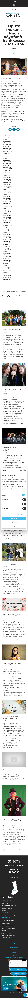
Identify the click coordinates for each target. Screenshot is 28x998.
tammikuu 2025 (7, 167)
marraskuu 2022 (7, 207)
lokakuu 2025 (6, 153)
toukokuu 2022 (7, 215)
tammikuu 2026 (7, 148)
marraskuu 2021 (7, 225)
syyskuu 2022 (6, 208)
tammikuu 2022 (7, 222)
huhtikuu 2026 (7, 143)
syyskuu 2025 (6, 155)
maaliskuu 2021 (7, 238)
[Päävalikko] (14, 21)
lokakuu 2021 (6, 227)
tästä (23, 121)
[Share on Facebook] (10, 129)
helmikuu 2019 (7, 277)
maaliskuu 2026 (7, 144)
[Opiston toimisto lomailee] (14, 766)
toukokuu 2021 (7, 234)
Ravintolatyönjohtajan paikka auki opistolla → (14, 296)
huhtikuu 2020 (7, 255)
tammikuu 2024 (7, 182)
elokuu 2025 (6, 157)
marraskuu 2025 (7, 151)
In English (14, 9)
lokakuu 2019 (6, 265)
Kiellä (14, 526)
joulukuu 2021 (6, 224)
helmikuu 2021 (7, 239)
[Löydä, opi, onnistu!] (14, 569)
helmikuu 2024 (7, 181)
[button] (10, 872)
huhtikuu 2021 (7, 236)
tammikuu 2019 (7, 279)
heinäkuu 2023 (7, 193)
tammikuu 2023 (7, 203)
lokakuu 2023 (6, 188)
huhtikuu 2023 (7, 198)
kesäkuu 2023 (6, 194)
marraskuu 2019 (7, 263)
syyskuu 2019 (6, 267)
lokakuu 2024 (6, 170)
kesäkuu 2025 (6, 158)
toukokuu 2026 (7, 141)
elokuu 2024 (6, 174)
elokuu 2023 (6, 191)
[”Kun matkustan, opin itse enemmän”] (14, 670)
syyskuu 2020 (6, 248)
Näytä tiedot (20, 514)
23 (16, 850)
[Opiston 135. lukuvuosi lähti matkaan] (14, 334)
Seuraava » (21, 850)
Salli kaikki (14, 518)
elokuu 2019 (6, 269)
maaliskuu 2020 (7, 257)
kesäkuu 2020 (6, 251)
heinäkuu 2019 (7, 270)
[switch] (24, 499)
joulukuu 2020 (6, 243)
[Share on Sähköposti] (18, 129)
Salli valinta (14, 522)
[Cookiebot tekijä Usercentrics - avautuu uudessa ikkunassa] (20, 470)
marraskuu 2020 (7, 244)
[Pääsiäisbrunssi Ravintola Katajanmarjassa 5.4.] (14, 724)
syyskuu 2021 (6, 229)
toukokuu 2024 (7, 177)
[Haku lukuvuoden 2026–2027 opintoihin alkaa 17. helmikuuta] (14, 815)
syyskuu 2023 (6, 189)
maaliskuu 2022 (7, 219)
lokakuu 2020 (6, 246)
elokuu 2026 (6, 138)
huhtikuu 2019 (7, 275)
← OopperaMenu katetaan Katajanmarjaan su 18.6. (13, 292)
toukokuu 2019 (7, 274)
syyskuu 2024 (6, 172)
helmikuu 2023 (7, 201)
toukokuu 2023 (7, 196)
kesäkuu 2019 (6, 272)
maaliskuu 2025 (7, 163)
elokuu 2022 (6, 210)
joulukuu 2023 (6, 184)
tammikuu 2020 (7, 260)
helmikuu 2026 (7, 146)
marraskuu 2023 (7, 186)
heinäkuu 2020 (7, 250)
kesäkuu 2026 (6, 139)
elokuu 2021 (6, 231)
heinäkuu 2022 (7, 212)
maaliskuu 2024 (7, 179)
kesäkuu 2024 (6, 175)
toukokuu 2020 (7, 253)
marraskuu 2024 (7, 169)
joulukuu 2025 (6, 150)
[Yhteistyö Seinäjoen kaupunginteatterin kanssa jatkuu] (14, 457)
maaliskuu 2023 (7, 200)
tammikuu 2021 (7, 241)
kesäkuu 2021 (6, 232)
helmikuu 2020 (7, 258)
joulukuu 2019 (6, 262)
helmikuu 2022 (7, 220)
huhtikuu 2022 (7, 217)
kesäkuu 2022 (6, 213)
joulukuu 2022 (6, 205)
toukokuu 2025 (7, 160)
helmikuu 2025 (7, 165)
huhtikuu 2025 (7, 162)
